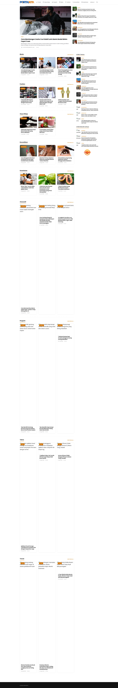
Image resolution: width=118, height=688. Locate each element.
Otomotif (80, 34)
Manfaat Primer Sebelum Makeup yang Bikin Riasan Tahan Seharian (47, 159)
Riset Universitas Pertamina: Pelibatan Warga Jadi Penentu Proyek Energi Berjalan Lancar (89, 139)
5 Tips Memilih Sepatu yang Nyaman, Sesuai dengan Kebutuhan (27, 101)
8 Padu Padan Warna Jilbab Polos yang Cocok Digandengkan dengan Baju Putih (46, 102)
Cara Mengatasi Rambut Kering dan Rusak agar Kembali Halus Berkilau (86, 43)
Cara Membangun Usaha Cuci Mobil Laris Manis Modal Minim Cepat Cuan (44, 40)
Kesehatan (23, 175)
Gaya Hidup (23, 118)
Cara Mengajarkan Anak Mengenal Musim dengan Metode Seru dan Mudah (88, 29)
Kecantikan (80, 40)
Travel (79, 7)
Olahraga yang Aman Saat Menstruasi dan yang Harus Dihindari (28, 131)
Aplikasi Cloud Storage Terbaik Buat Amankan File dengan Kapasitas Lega (87, 16)
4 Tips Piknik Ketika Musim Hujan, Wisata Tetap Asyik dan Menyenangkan (65, 576)
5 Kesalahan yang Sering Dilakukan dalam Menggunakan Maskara (65, 159)
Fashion (23, 88)
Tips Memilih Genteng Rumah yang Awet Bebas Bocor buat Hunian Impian (87, 23)
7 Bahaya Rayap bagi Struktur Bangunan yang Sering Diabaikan (65, 338)
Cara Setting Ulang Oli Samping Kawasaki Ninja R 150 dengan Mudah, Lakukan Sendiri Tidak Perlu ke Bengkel (47, 220)
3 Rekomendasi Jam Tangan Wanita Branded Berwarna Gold (65, 101)
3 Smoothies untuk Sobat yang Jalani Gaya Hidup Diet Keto (46, 131)
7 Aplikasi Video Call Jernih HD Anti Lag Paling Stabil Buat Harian (47, 457)
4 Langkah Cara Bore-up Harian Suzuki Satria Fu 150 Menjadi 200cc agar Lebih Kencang (65, 220)
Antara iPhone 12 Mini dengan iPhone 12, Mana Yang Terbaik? (64, 457)
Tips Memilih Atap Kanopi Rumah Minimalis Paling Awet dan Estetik (46, 428)
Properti (79, 20)
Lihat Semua (70, 54)
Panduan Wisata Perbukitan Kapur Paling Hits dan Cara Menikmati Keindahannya (46, 667)
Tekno (79, 14)
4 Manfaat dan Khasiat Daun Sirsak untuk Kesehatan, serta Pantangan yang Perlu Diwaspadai (46, 189)
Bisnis (22, 36)
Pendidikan (80, 27)
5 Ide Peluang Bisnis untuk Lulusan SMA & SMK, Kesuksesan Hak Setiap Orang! (65, 72)
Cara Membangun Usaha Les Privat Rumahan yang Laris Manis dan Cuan (46, 71)
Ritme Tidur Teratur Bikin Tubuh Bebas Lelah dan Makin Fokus (28, 188)
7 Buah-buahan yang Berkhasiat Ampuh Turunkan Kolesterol (64, 188)
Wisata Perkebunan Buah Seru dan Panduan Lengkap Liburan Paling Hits (87, 10)
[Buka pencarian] (97, 2)
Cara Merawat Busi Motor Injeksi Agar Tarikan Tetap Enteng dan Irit (87, 36)
